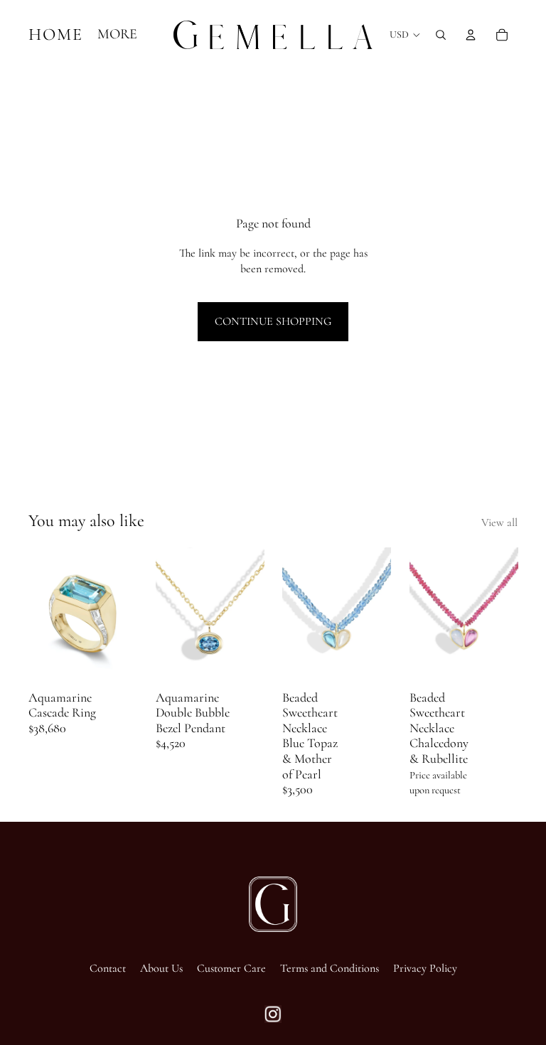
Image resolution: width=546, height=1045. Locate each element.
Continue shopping (273, 321)
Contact (108, 968)
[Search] (440, 34)
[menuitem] (117, 35)
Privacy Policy (425, 968)
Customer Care (231, 968)
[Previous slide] (44, 615)
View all (499, 522)
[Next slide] (121, 615)
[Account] (470, 34)
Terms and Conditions (329, 968)
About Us (161, 968)
